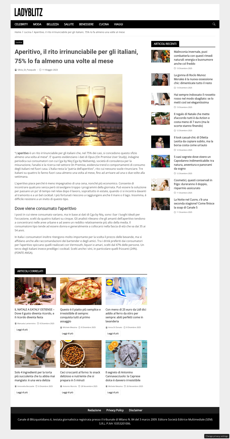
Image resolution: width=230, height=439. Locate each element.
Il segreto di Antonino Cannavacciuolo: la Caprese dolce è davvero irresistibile (123, 376)
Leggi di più (22, 329)
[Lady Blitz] (28, 12)
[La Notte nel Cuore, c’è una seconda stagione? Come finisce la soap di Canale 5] (160, 204)
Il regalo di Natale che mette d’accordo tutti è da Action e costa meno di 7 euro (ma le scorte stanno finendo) (192, 119)
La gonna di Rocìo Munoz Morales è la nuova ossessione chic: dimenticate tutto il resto (193, 79)
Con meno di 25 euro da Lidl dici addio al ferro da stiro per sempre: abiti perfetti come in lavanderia (126, 315)
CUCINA (104, 24)
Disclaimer (135, 410)
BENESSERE (86, 24)
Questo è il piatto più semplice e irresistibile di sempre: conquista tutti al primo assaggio (80, 315)
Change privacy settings (217, 436)
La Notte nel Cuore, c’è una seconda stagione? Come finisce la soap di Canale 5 (194, 203)
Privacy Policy (115, 410)
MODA (37, 24)
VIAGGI (118, 24)
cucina (19, 42)
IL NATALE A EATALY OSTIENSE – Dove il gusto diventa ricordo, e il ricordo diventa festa (34, 313)
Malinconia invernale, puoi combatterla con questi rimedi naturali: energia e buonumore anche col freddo (193, 57)
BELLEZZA (53, 24)
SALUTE (69, 24)
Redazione (94, 410)
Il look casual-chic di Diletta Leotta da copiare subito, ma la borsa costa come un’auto (193, 141)
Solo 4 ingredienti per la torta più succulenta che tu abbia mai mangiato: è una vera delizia (35, 376)
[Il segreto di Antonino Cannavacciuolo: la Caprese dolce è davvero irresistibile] (126, 354)
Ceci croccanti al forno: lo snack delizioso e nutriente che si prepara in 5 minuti (80, 376)
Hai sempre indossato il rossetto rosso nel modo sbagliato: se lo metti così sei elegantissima (194, 98)
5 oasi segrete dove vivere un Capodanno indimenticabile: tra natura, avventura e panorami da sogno (194, 162)
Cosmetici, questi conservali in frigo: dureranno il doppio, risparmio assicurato (193, 184)
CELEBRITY (21, 24)
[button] (214, 24)
